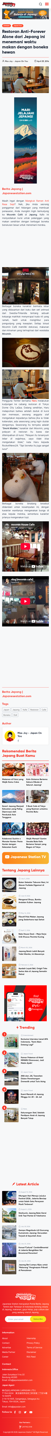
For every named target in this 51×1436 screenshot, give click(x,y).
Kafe (25, 709)
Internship (31, 1338)
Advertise (6, 1347)
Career (5, 1356)
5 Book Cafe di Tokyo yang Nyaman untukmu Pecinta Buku (37, 809)
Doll (15, 715)
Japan (6, 709)
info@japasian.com (17, 1406)
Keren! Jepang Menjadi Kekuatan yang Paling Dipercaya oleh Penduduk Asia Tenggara (13, 811)
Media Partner (8, 1352)
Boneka (6, 715)
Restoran (34, 709)
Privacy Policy (33, 1343)
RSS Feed (31, 1356)
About (5, 1338)
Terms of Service (34, 1347)
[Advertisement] (25, 658)
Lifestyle (6, 25)
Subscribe (38, 1319)
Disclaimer (31, 1352)
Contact (5, 1343)
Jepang (16, 709)
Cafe (44, 709)
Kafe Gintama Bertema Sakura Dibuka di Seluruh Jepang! (36, 782)
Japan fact (18, 25)
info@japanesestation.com (20, 1380)
